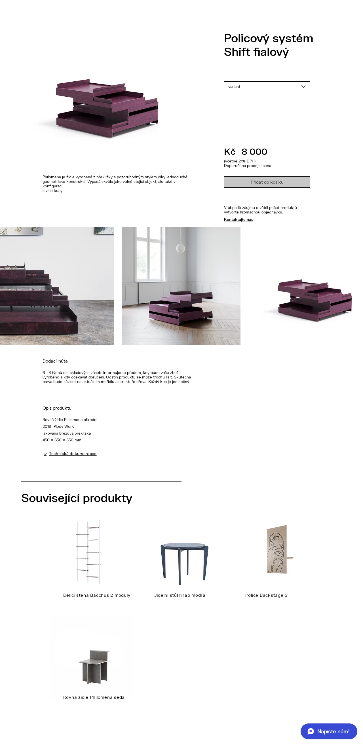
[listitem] (91, 564)
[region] (267, 86)
